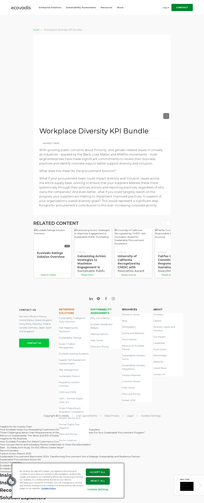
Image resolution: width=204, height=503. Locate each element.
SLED (36, 30)
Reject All (98, 480)
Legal (130, 415)
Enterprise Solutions (50, 7)
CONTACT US (34, 343)
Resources (106, 7)
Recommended (9, 450)
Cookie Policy (48, 488)
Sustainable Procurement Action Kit (20, 459)
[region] (68, 480)
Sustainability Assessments (81, 7)
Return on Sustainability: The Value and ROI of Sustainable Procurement (40, 435)
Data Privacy (112, 415)
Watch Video (48, 275)
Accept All (97, 472)
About (120, 7)
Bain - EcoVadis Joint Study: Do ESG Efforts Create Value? (32, 447)
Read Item (87, 275)
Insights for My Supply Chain (16, 426)
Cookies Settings (151, 415)
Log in (166, 7)
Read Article (128, 275)
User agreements (86, 415)
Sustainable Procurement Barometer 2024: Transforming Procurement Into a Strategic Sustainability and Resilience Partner (70, 456)
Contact (182, 7)
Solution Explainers (11, 462)
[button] (11, 481)
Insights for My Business (13, 438)
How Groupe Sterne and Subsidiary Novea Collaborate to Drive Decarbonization (45, 444)
